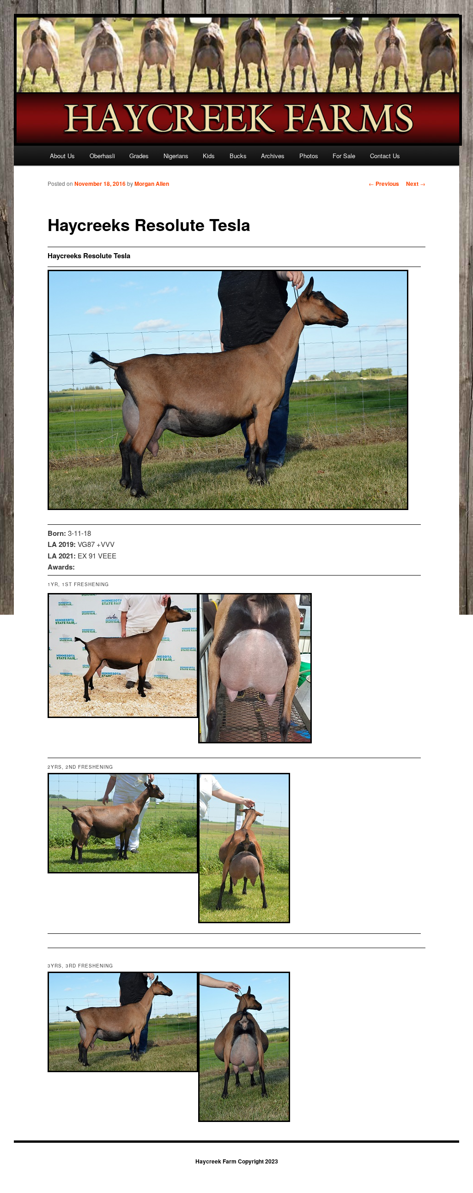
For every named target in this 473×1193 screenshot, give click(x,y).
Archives (273, 155)
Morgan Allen (151, 183)
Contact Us (385, 155)
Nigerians (176, 155)
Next (415, 183)
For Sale (344, 155)
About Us (62, 155)
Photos (308, 155)
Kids (209, 155)
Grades (139, 155)
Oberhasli (102, 155)
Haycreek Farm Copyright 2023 (236, 1161)
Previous (384, 183)
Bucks (238, 155)
